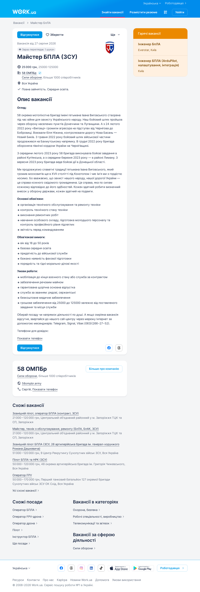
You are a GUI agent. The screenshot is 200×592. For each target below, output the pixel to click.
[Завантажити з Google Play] (143, 568)
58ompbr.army (31, 383)
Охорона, (85, 510)
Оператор (23, 510)
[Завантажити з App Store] (119, 568)
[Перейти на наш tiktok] (101, 568)
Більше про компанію (104, 368)
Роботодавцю (174, 3)
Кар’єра (62, 580)
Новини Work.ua (81, 580)
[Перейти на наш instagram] (81, 568)
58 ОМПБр (32, 368)
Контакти (33, 580)
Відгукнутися (29, 34)
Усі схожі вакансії (24, 490)
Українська (19, 568)
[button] (165, 12)
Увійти (179, 12)
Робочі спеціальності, (97, 516)
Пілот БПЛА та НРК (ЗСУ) (29, 459)
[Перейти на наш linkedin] (91, 568)
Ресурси (18, 580)
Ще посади (20, 543)
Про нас (48, 580)
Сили (83, 548)
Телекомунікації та (91, 523)
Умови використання (126, 580)
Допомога (102, 580)
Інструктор (24, 536)
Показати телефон (29, 338)
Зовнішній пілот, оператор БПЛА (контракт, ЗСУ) (45, 413)
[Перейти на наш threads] (71, 568)
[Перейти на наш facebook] (61, 568)
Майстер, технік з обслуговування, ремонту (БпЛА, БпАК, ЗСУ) (55, 428)
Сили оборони (32, 77)
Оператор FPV (22, 475)
